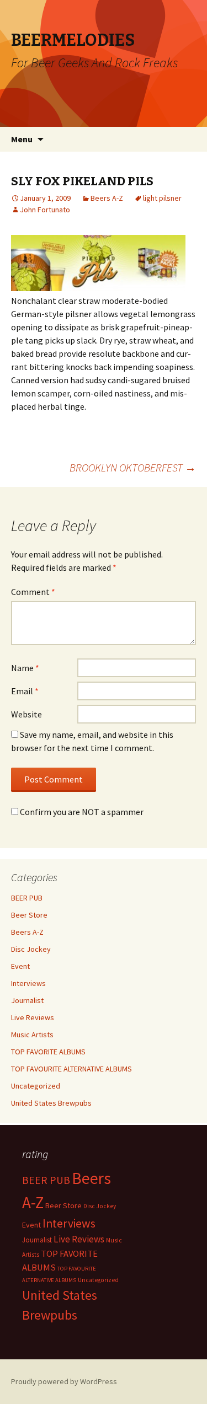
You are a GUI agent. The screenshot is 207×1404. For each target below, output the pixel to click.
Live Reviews (32, 1017)
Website (26, 714)
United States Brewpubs (51, 1103)
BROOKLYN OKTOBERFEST (133, 467)
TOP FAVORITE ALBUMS (48, 1052)
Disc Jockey (31, 949)
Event (20, 966)
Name (25, 667)
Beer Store (29, 915)
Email (25, 690)
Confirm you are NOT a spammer (81, 811)
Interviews (28, 983)
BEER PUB (27, 898)
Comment (33, 591)
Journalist (27, 1000)
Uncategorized (35, 1086)
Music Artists (32, 1034)
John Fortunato (45, 210)
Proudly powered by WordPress (64, 1381)
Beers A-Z (107, 198)
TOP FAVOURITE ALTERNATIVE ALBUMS (71, 1069)
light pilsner (162, 198)
